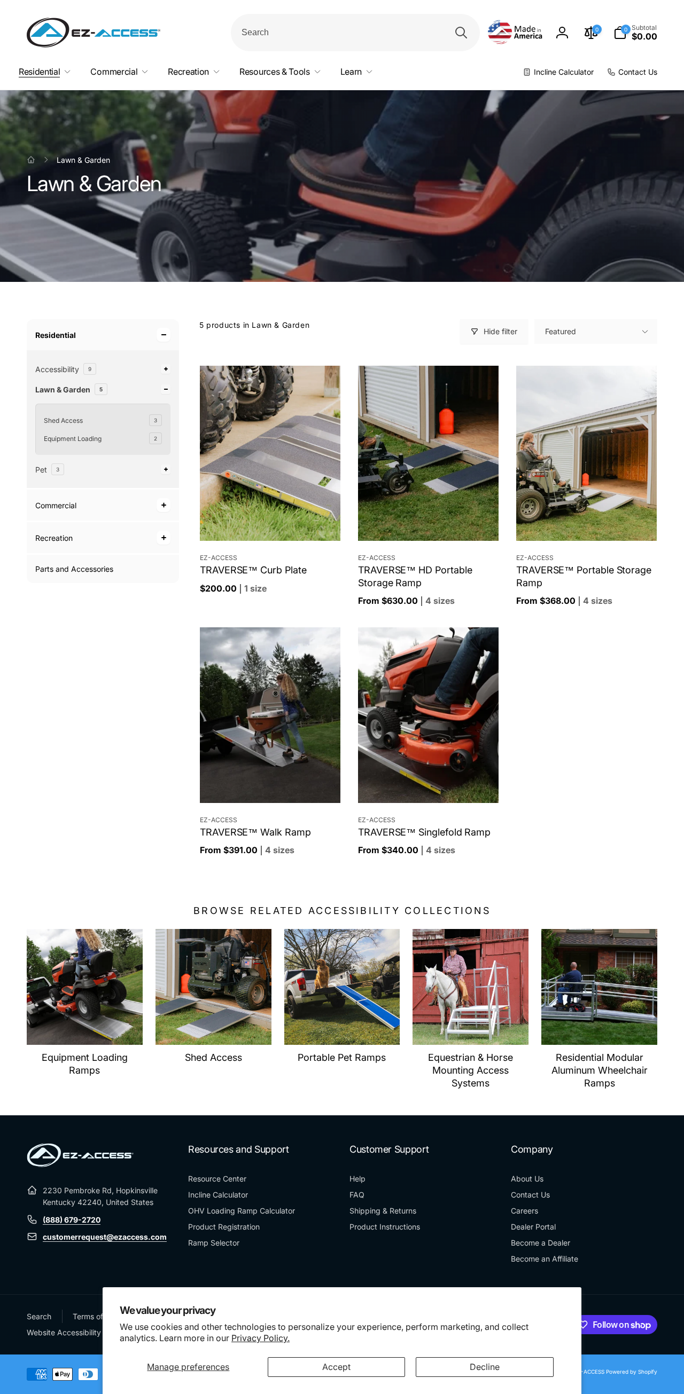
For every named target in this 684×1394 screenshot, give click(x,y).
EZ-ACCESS (589, 1371)
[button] (635, 33)
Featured (560, 331)
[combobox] (355, 32)
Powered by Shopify (631, 1371)
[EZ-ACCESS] (80, 1164)
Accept (336, 1366)
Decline (485, 1366)
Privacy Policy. (260, 1338)
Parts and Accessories (74, 568)
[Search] (461, 32)
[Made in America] (515, 33)
